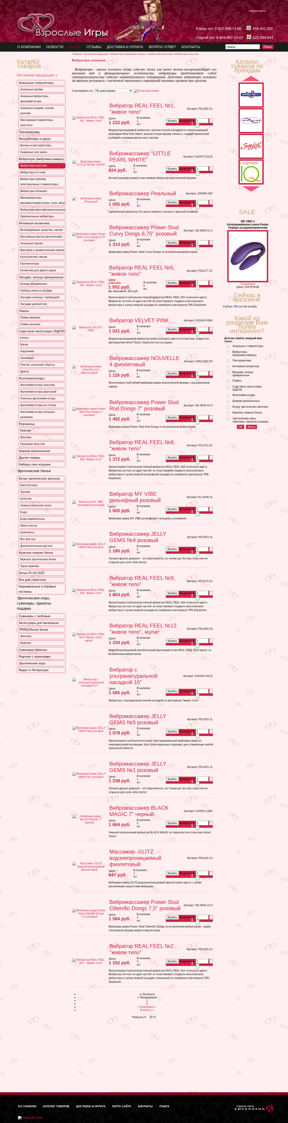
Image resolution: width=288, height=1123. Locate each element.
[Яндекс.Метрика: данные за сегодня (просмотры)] (30, 1118)
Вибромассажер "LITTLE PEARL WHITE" (140, 156)
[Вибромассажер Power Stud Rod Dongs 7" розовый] (89, 415)
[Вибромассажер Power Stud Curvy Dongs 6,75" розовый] (89, 240)
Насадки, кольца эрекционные (242, 374)
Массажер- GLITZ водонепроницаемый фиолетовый (135, 858)
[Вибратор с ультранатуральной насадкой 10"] (89, 685)
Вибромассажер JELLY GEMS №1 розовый (137, 767)
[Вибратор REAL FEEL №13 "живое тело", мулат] (89, 640)
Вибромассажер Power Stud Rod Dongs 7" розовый (144, 405)
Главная (76, 54)
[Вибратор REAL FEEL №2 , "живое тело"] (89, 963)
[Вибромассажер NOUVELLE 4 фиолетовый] (89, 372)
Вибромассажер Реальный (142, 193)
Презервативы (241, 360)
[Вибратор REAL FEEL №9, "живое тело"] (89, 593)
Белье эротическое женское (250, 406)
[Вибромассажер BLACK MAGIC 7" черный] (89, 822)
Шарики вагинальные (246, 401)
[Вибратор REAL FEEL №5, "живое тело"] (89, 285)
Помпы (236, 380)
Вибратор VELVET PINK (139, 320)
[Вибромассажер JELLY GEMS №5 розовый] (89, 731)
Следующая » (147, 1006)
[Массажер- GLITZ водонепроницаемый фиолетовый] (89, 869)
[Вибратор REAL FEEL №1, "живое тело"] (89, 120)
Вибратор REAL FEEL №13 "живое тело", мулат (142, 629)
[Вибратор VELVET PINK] (89, 330)
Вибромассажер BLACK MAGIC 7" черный (139, 811)
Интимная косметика (245, 366)
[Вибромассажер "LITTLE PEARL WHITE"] (89, 164)
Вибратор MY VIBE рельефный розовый (135, 497)
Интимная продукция (96, 54)
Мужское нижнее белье (247, 412)
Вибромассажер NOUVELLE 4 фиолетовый (144, 361)
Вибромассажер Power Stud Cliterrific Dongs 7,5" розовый (144, 905)
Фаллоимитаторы (243, 395)
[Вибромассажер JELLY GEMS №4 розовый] (89, 547)
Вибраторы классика (160, 54)
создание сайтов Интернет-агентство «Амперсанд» (253, 1109)
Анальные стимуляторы (247, 346)
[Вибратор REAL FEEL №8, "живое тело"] (89, 459)
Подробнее (248, 283)
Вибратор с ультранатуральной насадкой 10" (133, 676)
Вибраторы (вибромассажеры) (128, 54)
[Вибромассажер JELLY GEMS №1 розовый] (89, 776)
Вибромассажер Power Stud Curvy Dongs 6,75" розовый (144, 230)
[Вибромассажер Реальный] (89, 201)
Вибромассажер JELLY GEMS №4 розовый (137, 537)
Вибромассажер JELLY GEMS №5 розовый (137, 719)
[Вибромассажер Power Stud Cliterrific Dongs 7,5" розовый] (89, 916)
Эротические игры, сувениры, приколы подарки (250, 420)
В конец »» (147, 1010)
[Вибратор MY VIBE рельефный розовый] (89, 505)
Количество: (188, 120)
